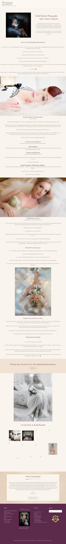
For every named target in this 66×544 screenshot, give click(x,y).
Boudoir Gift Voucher (9, 513)
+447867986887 (37, 520)
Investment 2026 (8, 516)
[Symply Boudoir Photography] (15, 435)
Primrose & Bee (48, 540)
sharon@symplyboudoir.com (40, 522)
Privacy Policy (7, 522)
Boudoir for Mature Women (10, 510)
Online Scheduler (8, 519)
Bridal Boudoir (7, 512)
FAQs (5, 515)
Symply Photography (23, 528)
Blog (5, 518)
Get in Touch (7, 521)
